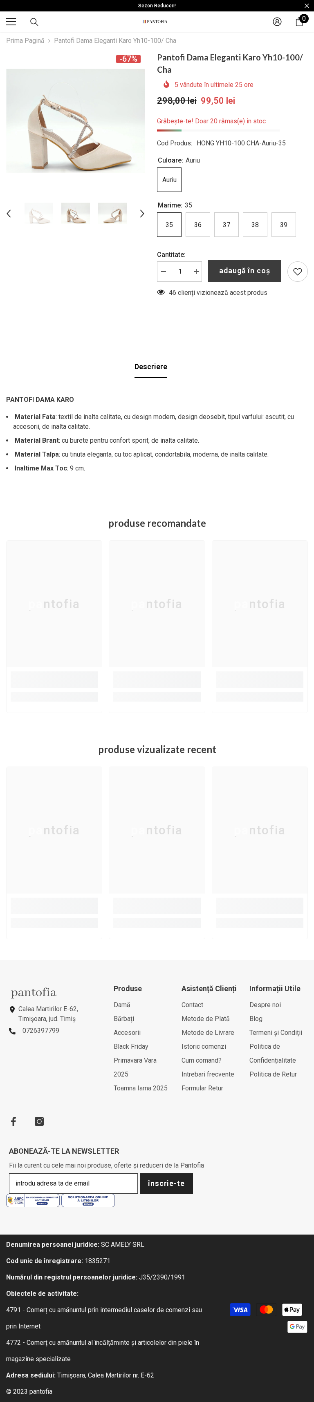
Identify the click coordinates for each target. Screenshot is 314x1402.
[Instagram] (39, 1121)
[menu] (11, 22)
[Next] (142, 213)
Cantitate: (171, 255)
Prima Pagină (25, 41)
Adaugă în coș (244, 270)
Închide (307, 6)
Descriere (151, 366)
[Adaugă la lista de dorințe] (297, 271)
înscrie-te (166, 1183)
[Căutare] (34, 22)
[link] (54, 679)
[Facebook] (13, 1121)
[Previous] (8, 213)
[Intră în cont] (277, 21)
